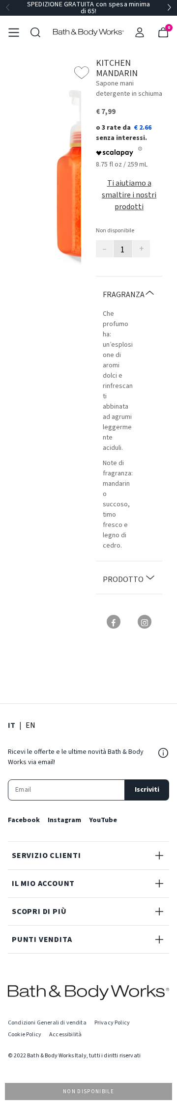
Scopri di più (39, 911)
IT (11, 725)
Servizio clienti (46, 855)
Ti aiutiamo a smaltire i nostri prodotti (129, 195)
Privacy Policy (112, 1023)
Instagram (64, 820)
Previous (8, 8)
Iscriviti (147, 790)
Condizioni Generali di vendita (47, 1023)
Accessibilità (65, 1034)
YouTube (103, 820)
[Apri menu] (14, 32)
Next (169, 8)
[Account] (139, 32)
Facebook (24, 820)
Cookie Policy (24, 1034)
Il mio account (43, 883)
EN (30, 725)
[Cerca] (35, 32)
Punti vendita (42, 939)
